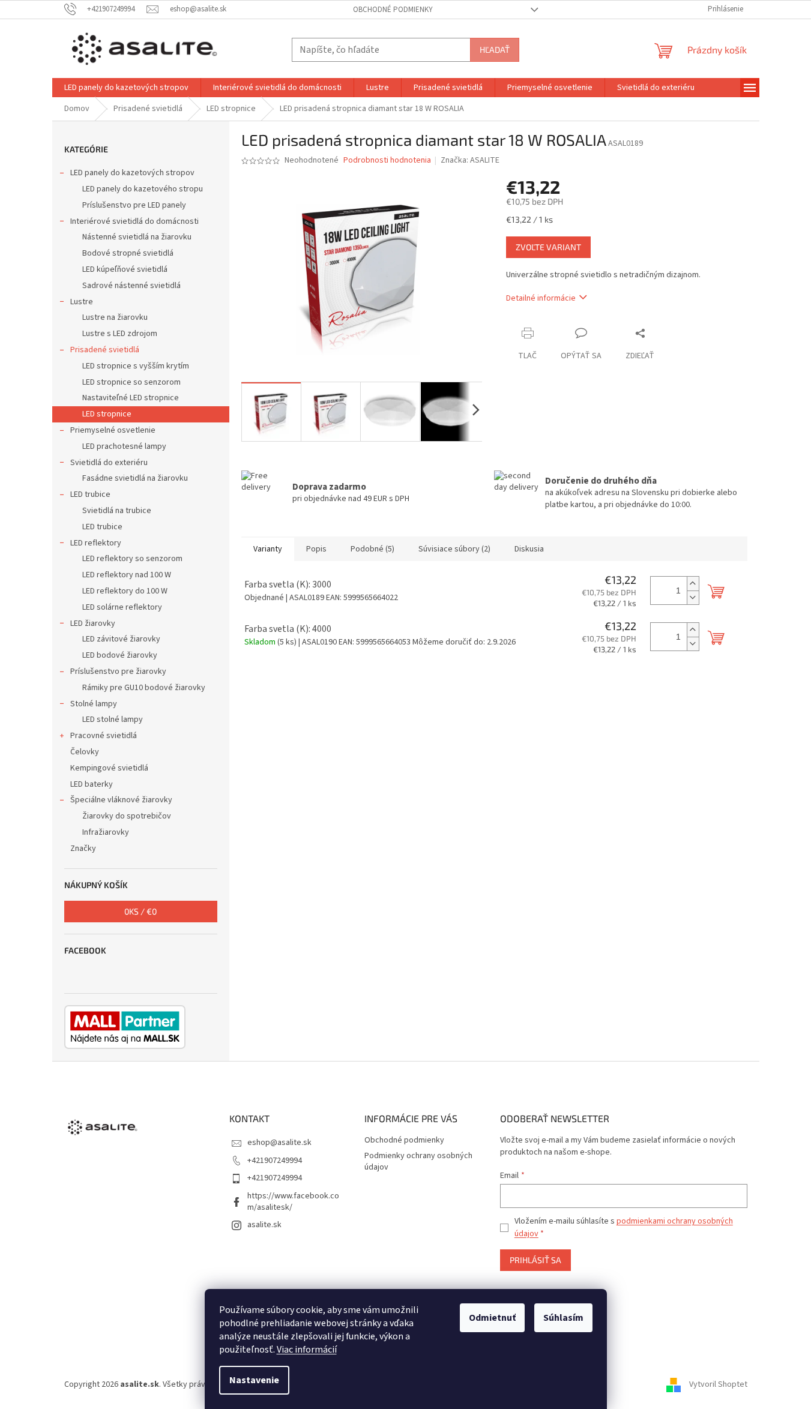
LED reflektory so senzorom (132, 559)
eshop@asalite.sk (279, 1143)
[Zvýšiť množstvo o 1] (693, 583)
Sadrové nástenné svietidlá (131, 286)
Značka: (470, 160)
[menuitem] (126, 87)
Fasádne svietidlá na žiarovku (135, 478)
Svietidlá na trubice (116, 511)
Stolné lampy (93, 704)
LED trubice (90, 494)
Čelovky (84, 752)
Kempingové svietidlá (109, 768)
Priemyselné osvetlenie (112, 430)
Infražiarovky (105, 832)
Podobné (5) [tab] (372, 549)
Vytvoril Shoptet (718, 1384)
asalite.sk (264, 1225)
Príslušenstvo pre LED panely (134, 205)
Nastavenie (254, 1380)
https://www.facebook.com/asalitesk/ (293, 1201)
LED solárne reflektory (122, 607)
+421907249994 (274, 1161)
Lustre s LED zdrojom (119, 334)
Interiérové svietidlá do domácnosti (134, 221)
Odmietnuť (492, 1317)
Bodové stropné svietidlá (127, 253)
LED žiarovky (92, 623)
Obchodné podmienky (393, 9)
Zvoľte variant (548, 247)
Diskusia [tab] (529, 549)
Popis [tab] (316, 549)
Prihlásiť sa (535, 1260)
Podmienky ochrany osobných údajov (418, 1161)
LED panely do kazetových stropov (132, 173)
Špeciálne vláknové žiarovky (121, 800)
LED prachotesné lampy (124, 446)
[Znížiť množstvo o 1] (693, 597)
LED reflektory (95, 543)
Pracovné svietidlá (103, 736)
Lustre (81, 302)
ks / (140, 911)
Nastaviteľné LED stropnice (130, 398)
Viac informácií (307, 1349)
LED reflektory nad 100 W (126, 575)
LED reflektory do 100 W (124, 591)
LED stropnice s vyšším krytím (135, 366)
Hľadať (495, 49)
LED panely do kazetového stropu (142, 189)
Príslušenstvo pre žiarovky (118, 671)
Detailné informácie (541, 298)
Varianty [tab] (267, 549)
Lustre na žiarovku (115, 317)
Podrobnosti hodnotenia (387, 160)
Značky (83, 849)
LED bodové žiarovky (119, 655)
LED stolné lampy (112, 720)
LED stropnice (106, 414)
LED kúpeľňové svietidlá (124, 269)
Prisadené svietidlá (104, 350)
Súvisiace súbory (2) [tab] (454, 549)
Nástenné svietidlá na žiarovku (136, 237)
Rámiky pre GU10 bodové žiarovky (143, 688)
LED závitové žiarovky (121, 639)
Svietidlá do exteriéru (109, 463)
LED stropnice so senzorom (131, 382)
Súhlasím (563, 1317)
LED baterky (91, 784)
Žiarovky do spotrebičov (126, 816)
